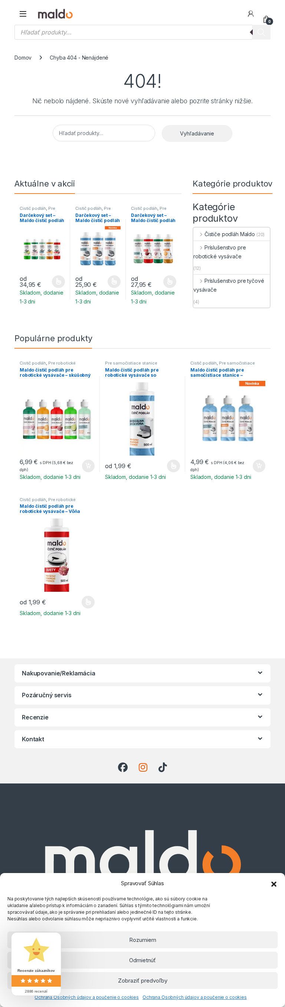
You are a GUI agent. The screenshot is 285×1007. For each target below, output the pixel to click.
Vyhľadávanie (197, 133)
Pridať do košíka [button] (87, 466)
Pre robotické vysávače (39, 210)
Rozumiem (142, 939)
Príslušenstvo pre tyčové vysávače (228, 285)
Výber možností (54, 281)
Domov (23, 57)
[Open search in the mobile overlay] (142, 32)
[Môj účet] (251, 13)
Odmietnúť (142, 960)
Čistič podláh (33, 208)
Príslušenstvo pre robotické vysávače (219, 251)
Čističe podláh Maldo (229, 234)
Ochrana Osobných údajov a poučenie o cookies (87, 997)
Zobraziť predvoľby (142, 980)
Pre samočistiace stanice (97, 210)
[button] (274, 883)
